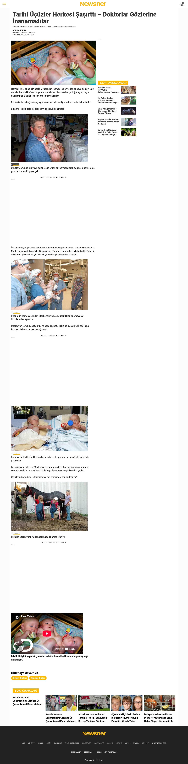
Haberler (24, 27)
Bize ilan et (76, 752)
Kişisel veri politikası (107, 752)
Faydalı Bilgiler (72, 743)
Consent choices (94, 760)
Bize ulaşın (89, 752)
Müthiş (119, 743)
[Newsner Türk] (93, 4)
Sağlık (136, 743)
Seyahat (145, 743)
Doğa (48, 743)
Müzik (127, 743)
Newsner (16, 27)
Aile (23, 743)
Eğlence (58, 743)
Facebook (16, 165)
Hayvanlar (99, 743)
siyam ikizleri (20, 678)
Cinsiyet (31, 743)
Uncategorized (159, 743)
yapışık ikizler (38, 678)
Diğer (40, 743)
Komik (110, 743)
